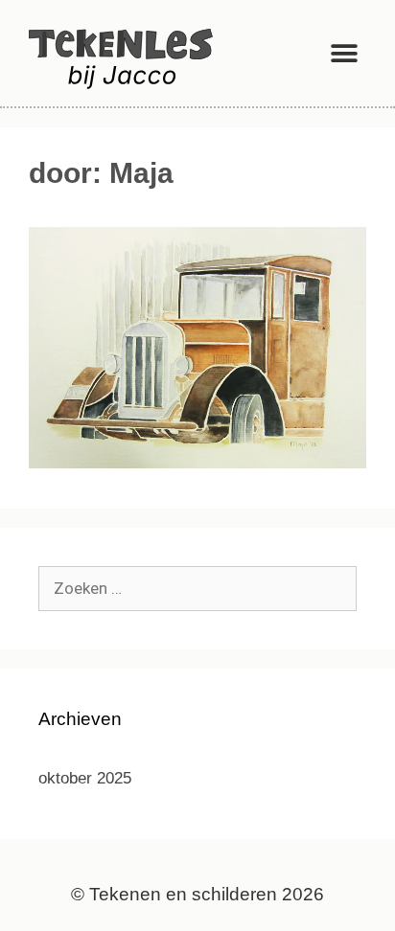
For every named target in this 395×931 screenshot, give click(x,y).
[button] (344, 53)
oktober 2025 (84, 778)
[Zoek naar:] (197, 588)
